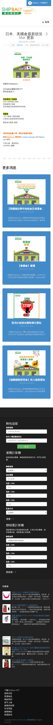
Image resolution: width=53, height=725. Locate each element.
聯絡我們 (8, 699)
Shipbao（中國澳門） (40, 3)
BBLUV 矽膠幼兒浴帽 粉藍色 (23, 637)
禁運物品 (8, 696)
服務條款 (8, 711)
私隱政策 (8, 714)
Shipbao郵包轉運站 (29, 720)
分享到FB (26, 80)
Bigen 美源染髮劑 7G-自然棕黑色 (25, 605)
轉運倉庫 (9, 466)
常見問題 (8, 708)
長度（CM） (11, 483)
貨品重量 (9, 475)
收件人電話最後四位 (14, 436)
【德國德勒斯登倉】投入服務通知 (26, 379)
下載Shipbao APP (12, 690)
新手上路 (8, 702)
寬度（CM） (11, 492)
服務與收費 (9, 705)
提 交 (26, 446)
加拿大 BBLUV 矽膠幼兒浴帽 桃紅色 (25, 592)
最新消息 (20, 45)
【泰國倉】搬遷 (26, 265)
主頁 (12, 45)
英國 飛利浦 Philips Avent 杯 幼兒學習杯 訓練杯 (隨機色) (31, 616)
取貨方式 (9, 508)
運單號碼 (9, 427)
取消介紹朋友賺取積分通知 (26, 322)
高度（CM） (11, 500)
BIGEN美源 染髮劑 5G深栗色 (23, 660)
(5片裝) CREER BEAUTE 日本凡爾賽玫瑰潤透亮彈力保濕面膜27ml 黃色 (31, 649)
